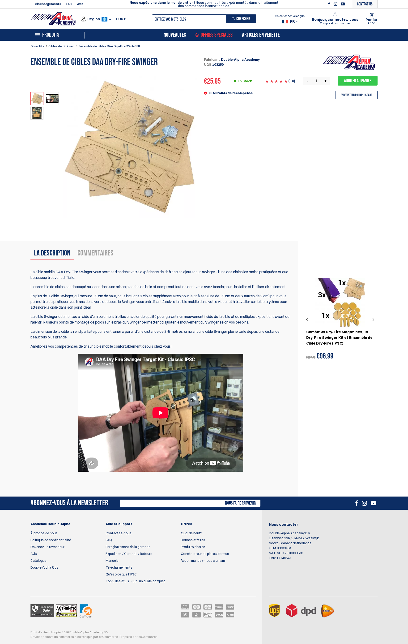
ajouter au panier (357, 81)
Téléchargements (47, 4)
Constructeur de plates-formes (205, 554)
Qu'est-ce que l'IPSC (121, 574)
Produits (50, 35)
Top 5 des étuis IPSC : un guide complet (135, 581)
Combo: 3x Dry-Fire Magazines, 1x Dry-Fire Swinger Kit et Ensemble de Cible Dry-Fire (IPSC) (339, 337)
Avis (80, 4)
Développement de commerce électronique (61, 637)
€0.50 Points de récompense (231, 93)
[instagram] (336, 4)
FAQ (69, 4)
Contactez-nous (119, 533)
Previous (307, 319)
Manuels (112, 560)
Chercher (243, 18)
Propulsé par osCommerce (138, 637)
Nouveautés (175, 35)
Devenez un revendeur (47, 547)
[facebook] (329, 4)
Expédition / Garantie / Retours (129, 554)
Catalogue (38, 560)
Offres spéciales (217, 35)
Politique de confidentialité (50, 540)
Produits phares (193, 547)
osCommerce (108, 637)
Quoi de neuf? (191, 533)
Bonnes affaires (193, 540)
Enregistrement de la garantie (128, 547)
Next (373, 319)
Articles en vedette (261, 35)
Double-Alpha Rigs (44, 567)
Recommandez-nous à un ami (203, 560)
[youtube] (343, 4)
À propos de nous (44, 533)
